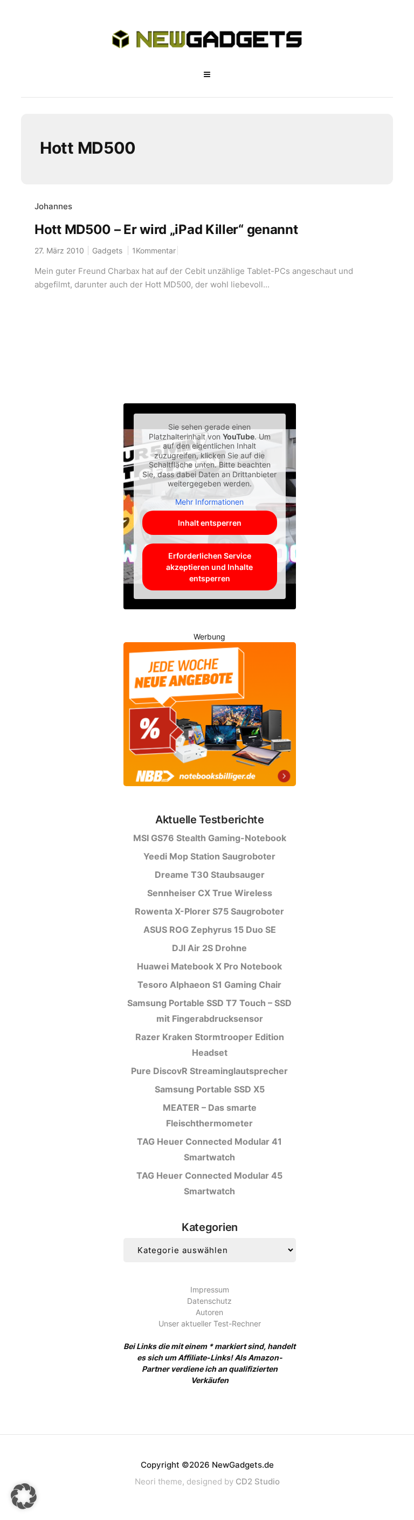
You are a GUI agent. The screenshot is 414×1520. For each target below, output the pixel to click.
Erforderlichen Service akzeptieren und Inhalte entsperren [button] (209, 567)
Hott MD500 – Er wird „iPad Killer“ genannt (166, 229)
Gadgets (107, 250)
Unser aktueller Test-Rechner (209, 1323)
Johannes (53, 206)
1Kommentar (154, 250)
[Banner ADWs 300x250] (209, 716)
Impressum (209, 1289)
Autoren (209, 1312)
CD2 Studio (258, 1481)
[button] (23, 1496)
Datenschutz (209, 1300)
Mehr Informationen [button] (209, 501)
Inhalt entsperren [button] (210, 522)
